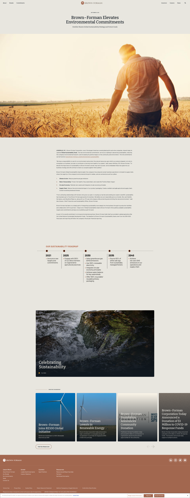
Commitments (20, 3)
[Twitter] (180, 460)
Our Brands (6, 474)
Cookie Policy (76, 495)
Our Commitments (8, 476)
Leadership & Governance (28, 472)
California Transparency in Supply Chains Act (67, 488)
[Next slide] (152, 446)
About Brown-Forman (9, 472)
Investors (164, 3)
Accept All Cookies (159, 495)
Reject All (148, 495)
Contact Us (6, 480)
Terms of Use (6, 488)
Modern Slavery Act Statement (44, 488)
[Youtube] (185, 460)
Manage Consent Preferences (135, 495)
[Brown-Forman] (91, 3)
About (4, 3)
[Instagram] (176, 460)
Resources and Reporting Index (64, 472)
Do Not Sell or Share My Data (89, 488)
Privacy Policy (17, 488)
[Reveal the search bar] (185, 3)
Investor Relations (26, 474)
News (178, 3)
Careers (172, 3)
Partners (58, 474)
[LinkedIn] (171, 460)
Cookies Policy (28, 488)
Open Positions (43, 472)
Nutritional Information (62, 476)
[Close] (187, 495)
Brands (11, 3)
